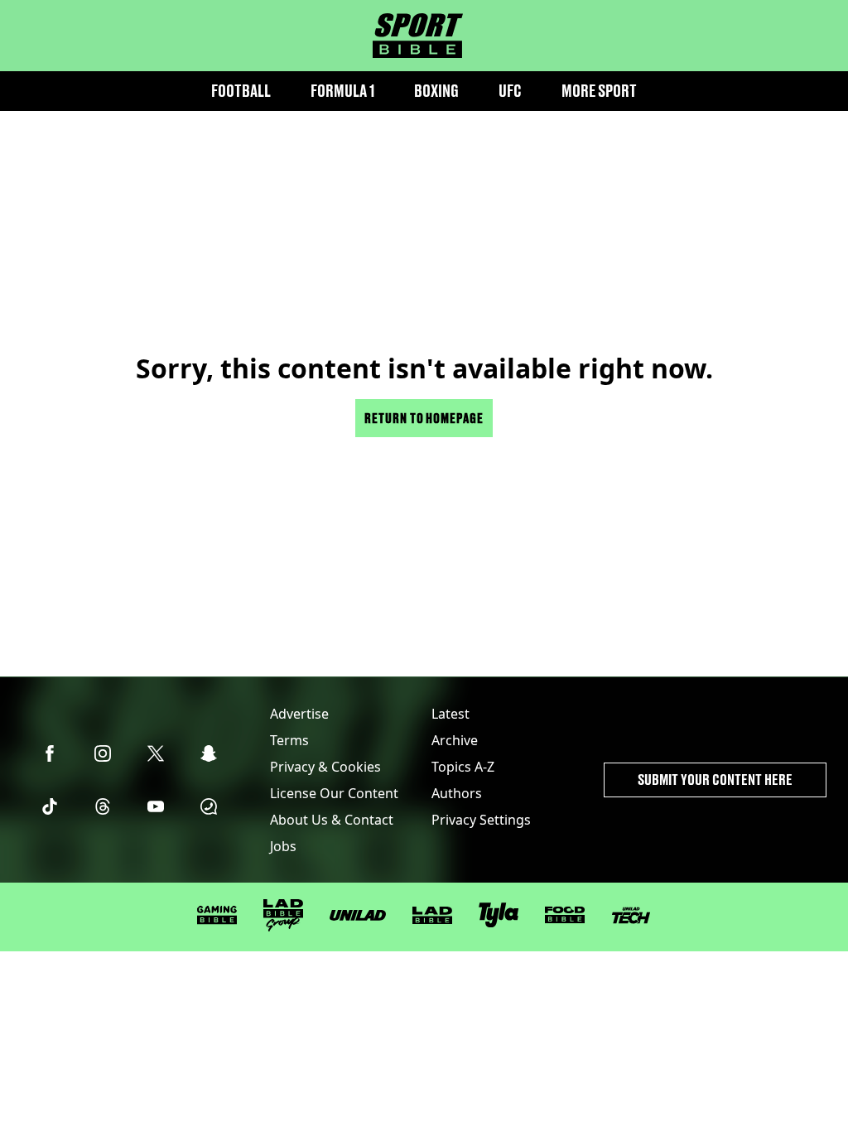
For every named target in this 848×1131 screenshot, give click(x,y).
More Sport (599, 90)
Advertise (299, 714)
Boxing (436, 90)
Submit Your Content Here (715, 779)
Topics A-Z (462, 767)
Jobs (283, 846)
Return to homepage (424, 418)
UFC (510, 90)
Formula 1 (342, 90)
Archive (454, 740)
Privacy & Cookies (325, 767)
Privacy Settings (481, 820)
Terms (289, 740)
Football (241, 90)
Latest (450, 714)
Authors (456, 793)
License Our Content (334, 793)
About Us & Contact (331, 820)
